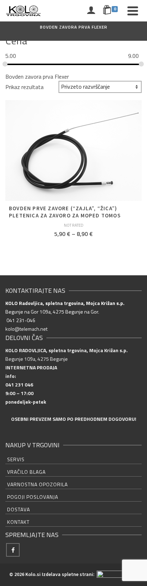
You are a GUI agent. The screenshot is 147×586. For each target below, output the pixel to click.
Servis (16, 459)
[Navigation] (133, 10)
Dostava (18, 509)
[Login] (91, 10)
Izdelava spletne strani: (69, 574)
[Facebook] (13, 550)
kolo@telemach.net (26, 329)
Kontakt (18, 522)
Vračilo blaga (26, 472)
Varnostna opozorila (37, 484)
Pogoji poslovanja (32, 497)
